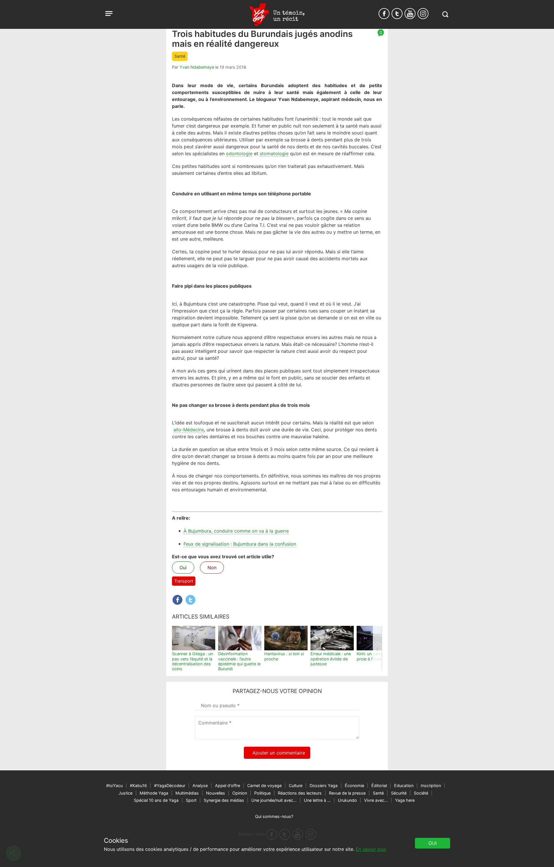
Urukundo (347, 800)
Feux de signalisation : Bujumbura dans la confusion (240, 544)
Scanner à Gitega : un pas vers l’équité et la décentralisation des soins (192, 661)
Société (421, 793)
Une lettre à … (317, 800)
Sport (191, 800)
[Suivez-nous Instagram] (423, 13)
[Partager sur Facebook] (177, 599)
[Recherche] (445, 14)
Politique (262, 793)
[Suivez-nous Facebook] (384, 13)
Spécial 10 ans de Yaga (156, 800)
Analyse (200, 785)
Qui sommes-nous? (274, 816)
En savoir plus (371, 849)
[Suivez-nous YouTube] (410, 13)
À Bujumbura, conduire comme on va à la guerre (236, 531)
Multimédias (187, 793)
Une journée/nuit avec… (274, 800)
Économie (354, 785)
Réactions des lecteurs (300, 793)
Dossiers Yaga (324, 785)
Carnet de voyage (264, 785)
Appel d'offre (227, 785)
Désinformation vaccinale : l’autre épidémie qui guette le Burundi (239, 661)
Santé (179, 56)
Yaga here (405, 800)
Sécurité (399, 793)
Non (211, 567)
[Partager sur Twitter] (190, 599)
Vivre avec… (376, 800)
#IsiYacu (114, 785)
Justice (125, 793)
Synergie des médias (224, 800)
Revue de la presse (347, 793)
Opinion (239, 793)
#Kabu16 (138, 785)
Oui (183, 567)
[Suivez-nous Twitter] (397, 13)
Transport (183, 580)
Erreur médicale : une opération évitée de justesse (330, 658)
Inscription (431, 785)
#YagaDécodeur (169, 785)
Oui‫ (432, 843)
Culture (295, 785)
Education (403, 785)
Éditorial (379, 785)
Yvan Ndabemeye (196, 67)
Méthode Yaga (154, 793)
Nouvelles (215, 793)
